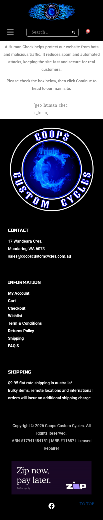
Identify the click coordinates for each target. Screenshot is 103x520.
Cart (12, 300)
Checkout (17, 308)
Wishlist (15, 315)
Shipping (16, 338)
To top (87, 504)
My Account (19, 293)
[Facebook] (51, 505)
